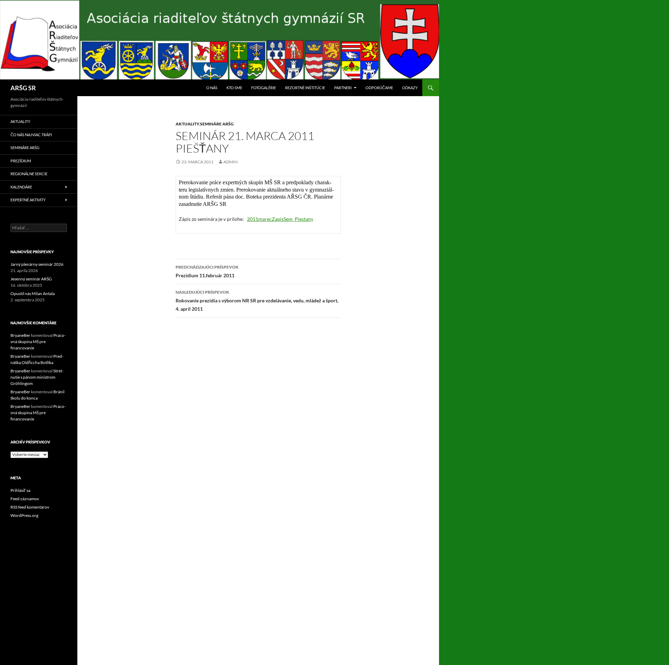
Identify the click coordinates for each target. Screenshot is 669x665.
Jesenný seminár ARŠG (31, 278)
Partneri (343, 87)
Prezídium (20, 160)
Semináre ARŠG (217, 123)
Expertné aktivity (28, 200)
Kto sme (234, 87)
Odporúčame (379, 87)
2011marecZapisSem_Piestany (280, 219)
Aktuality (187, 123)
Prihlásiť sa (20, 490)
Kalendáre (21, 187)
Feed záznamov (24, 498)
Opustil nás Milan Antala (32, 293)
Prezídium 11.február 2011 (207, 271)
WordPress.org (24, 515)
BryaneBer (20, 335)
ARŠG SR (23, 88)
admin (230, 161)
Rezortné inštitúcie (305, 87)
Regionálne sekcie (28, 173)
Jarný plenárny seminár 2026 (36, 264)
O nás (211, 87)
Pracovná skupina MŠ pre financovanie (38, 341)
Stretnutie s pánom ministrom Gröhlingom (36, 377)
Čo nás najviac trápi (31, 134)
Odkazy (410, 87)
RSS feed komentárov (29, 507)
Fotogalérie (263, 87)
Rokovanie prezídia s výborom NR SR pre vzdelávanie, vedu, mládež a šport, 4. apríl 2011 (257, 300)
